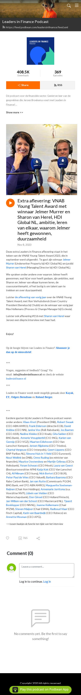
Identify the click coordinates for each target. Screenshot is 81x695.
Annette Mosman (16, 516)
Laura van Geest (63, 465)
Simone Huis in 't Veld (38, 453)
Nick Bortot (46, 473)
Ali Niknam (18, 473)
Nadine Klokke (28, 433)
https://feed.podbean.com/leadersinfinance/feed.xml (37, 27)
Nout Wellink (13, 457)
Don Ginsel (35, 497)
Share (24, 85)
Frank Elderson (37, 426)
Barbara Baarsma (56, 477)
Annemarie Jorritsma (53, 489)
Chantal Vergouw (16, 449)
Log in (47, 581)
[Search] (69, 5)
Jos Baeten (67, 429)
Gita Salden (59, 433)
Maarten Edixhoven (41, 441)
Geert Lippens (55, 449)
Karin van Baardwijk (34, 512)
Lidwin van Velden (36, 493)
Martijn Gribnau (56, 461)
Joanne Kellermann (47, 505)
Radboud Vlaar (58, 509)
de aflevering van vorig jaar (30, 297)
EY (8, 397)
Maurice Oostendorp (31, 461)
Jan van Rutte (38, 481)
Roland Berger (44, 397)
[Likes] (8, 538)
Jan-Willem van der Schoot (21, 501)
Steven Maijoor (24, 509)
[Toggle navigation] (76, 5)
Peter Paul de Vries (17, 477)
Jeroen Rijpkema (39, 445)
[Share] (38, 538)
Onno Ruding (41, 457)
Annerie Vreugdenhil (33, 437)
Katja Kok (42, 469)
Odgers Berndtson (21, 397)
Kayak (69, 393)
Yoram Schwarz (29, 465)
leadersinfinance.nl (16, 378)
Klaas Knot (29, 422)
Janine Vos (34, 429)
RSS (59, 85)
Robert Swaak (65, 422)
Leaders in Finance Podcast (25, 21)
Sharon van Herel (16, 267)
